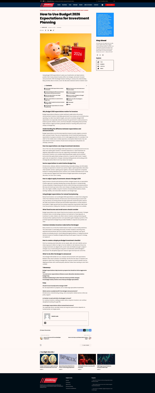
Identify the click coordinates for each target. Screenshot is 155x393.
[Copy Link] (53, 30)
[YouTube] (43, 1)
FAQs (69, 104)
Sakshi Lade (44, 27)
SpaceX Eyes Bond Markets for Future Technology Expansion (66, 366)
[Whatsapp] (100, 55)
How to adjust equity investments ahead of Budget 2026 (54, 103)
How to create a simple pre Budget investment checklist (75, 96)
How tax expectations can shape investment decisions (52, 96)
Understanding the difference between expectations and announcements (54, 92)
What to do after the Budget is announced (74, 99)
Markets (41, 369)
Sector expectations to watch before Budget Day (53, 99)
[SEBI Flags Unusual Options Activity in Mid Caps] (106, 359)
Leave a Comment (86, 345)
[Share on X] (48, 30)
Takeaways (70, 102)
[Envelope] (103, 55)
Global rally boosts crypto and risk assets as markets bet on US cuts (49, 366)
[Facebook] (40, 1)
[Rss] (45, 1)
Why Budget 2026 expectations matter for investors (53, 89)
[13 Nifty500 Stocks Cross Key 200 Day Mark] (87, 359)
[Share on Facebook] (45, 30)
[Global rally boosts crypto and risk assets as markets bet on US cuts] (49, 359)
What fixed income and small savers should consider (76, 89)
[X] (42, 1)
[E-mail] (45, 323)
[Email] (51, 30)
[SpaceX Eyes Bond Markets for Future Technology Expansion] (68, 359)
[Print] (90, 330)
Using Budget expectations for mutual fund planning (53, 106)
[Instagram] (97, 55)
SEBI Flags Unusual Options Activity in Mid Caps (104, 366)
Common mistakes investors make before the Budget (75, 92)
